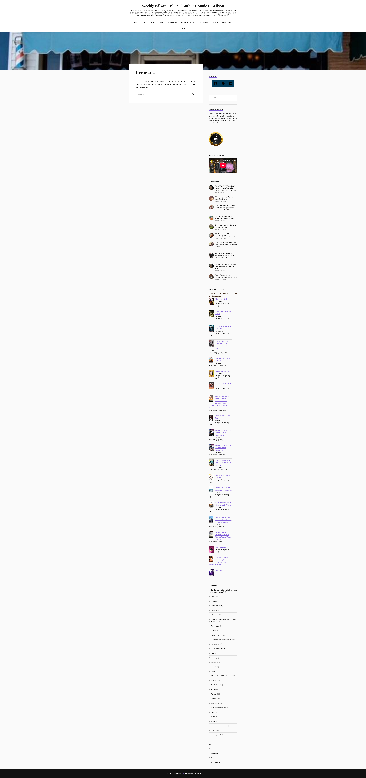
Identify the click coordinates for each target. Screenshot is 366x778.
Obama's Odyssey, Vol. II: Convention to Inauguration (223, 447)
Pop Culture (215, 685)
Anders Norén (196, 773)
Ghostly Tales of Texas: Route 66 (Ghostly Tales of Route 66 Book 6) (223, 519)
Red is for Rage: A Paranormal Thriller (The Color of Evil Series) (221, 344)
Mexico (213, 658)
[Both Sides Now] (212, 550)
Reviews (213, 694)
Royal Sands (215, 698)
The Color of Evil (221, 299)
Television (214, 716)
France (213, 630)
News (213, 671)
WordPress (178, 773)
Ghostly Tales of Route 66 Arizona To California (223, 488)
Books (213, 596)
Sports (213, 712)
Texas (213, 721)
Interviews (214, 644)
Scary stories (215, 703)
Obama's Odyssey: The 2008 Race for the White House (223, 432)
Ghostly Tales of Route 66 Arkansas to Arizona (223, 503)
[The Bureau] (212, 572)
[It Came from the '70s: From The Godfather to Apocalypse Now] (212, 463)
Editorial (214, 610)
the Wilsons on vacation (219, 726)
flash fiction (215, 626)
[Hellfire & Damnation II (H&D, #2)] (212, 329)
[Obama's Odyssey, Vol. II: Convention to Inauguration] (212, 448)
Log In (183, 29)
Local (212, 653)
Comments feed (216, 758)
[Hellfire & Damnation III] (212, 386)
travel (213, 730)
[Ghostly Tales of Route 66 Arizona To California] (212, 490)
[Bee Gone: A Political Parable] (212, 360)
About (144, 22)
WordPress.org (216, 762)
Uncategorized (216, 735)
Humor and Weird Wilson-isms (221, 639)
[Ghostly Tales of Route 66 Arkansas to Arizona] (212, 505)
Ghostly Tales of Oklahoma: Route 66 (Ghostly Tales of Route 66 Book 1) (223, 535)
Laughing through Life (222, 371)
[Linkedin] (230, 83)
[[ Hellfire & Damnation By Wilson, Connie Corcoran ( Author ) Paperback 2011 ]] (212, 559)
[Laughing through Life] (212, 373)
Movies (213, 662)
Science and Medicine (218, 707)
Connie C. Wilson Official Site (168, 22)
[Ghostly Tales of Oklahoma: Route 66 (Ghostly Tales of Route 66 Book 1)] (212, 535)
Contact (152, 22)
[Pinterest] (223, 83)
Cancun (213, 601)
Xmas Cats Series (203, 22)
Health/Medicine (216, 635)
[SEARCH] (193, 94)
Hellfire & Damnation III (223, 383)
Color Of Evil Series (187, 22)
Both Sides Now (220, 547)
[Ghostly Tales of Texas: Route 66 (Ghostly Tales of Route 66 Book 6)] (212, 520)
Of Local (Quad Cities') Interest (221, 676)
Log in (213, 749)
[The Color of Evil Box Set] (212, 418)
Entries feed (215, 753)
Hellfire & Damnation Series (222, 22)
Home (136, 22)
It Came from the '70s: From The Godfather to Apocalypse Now (223, 462)
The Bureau (219, 570)
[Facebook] (215, 83)
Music (213, 667)
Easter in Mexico (216, 606)
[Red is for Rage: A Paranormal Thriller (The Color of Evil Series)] (212, 344)
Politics (213, 680)
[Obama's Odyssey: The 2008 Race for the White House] (212, 433)
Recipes (213, 689)
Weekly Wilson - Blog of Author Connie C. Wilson (183, 5)
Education (214, 615)
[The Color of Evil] (212, 301)
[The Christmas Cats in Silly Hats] (212, 477)
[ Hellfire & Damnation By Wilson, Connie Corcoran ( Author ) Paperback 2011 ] (219, 561)
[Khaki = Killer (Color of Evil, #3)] (212, 314)
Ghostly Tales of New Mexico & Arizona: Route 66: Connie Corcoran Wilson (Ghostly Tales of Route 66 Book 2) (220, 402)
